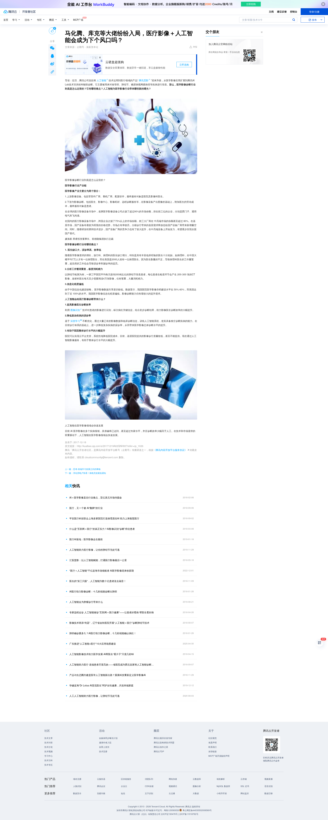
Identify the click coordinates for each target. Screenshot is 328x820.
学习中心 (48, 755)
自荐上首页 (104, 746)
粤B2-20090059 (171, 810)
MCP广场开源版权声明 (218, 755)
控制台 (293, 11)
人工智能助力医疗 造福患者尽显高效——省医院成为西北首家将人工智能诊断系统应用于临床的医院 (111, 664)
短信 (123, 793)
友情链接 (212, 751)
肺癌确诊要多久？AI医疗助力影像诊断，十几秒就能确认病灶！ (102, 633)
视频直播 (268, 778)
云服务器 (101, 778)
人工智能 (101, 80)
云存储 (244, 778)
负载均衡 (101, 793)
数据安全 (77, 793)
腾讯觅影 (143, 80)
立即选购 (184, 64)
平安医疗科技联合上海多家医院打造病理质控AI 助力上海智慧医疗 (104, 518)
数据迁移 (268, 793)
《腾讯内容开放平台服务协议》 (170, 450)
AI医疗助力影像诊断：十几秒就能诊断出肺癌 (93, 591)
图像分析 (197, 786)
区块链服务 (126, 778)
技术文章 (48, 737)
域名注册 (77, 778)
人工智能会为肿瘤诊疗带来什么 (86, 602)
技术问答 (48, 742)
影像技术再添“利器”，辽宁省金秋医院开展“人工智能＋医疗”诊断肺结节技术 (109, 622)
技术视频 (48, 751)
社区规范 (212, 737)
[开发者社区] (29, 11)
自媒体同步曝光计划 (108, 737)
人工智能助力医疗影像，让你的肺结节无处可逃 (94, 549)
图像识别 (75, 310)
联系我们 (212, 746)
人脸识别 (77, 786)
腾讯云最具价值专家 (163, 737)
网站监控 (245, 793)
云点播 (172, 793)
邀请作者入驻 (105, 742)
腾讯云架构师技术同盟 (164, 742)
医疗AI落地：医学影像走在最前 (86, 539)
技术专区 (48, 764)
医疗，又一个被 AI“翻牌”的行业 (86, 508)
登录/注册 (314, 11)
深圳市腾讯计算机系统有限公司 (131, 810)
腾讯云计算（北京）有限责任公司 (145, 813)
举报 (195, 46)
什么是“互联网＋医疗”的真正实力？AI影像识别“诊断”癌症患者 (102, 528)
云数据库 (197, 778)
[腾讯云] (10, 11)
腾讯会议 (101, 786)
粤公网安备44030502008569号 (197, 810)
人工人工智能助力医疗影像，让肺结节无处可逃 (94, 695)
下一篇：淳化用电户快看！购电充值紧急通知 (85, 472)
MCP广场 (78, 19)
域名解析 (221, 778)
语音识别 (268, 786)
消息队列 (149, 778)
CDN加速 (149, 786)
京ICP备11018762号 (188, 813)
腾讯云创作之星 (161, 746)
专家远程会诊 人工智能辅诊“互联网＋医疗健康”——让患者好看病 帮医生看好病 (111, 612)
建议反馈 (282, 11)
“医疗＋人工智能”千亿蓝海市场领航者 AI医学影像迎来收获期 (101, 570)
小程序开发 (222, 793)
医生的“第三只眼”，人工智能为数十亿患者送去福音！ (97, 581)
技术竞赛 (103, 751)
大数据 (196, 793)
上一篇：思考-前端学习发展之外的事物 (82, 468)
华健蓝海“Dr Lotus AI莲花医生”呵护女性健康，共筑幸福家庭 (101, 685)
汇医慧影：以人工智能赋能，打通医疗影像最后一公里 (98, 560)
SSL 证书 (245, 786)
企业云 (124, 786)
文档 (271, 11)
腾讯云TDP (159, 751)
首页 (5, 19)
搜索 (293, 19)
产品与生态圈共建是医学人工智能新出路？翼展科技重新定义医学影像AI (107, 675)
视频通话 (173, 786)
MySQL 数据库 (223, 786)
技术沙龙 (48, 746)
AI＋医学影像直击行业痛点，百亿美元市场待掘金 (95, 497)
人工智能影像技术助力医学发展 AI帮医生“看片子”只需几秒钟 (101, 654)
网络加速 (173, 778)
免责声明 (212, 742)
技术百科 (48, 760)
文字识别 (149, 793)
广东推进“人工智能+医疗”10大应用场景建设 (92, 643)
